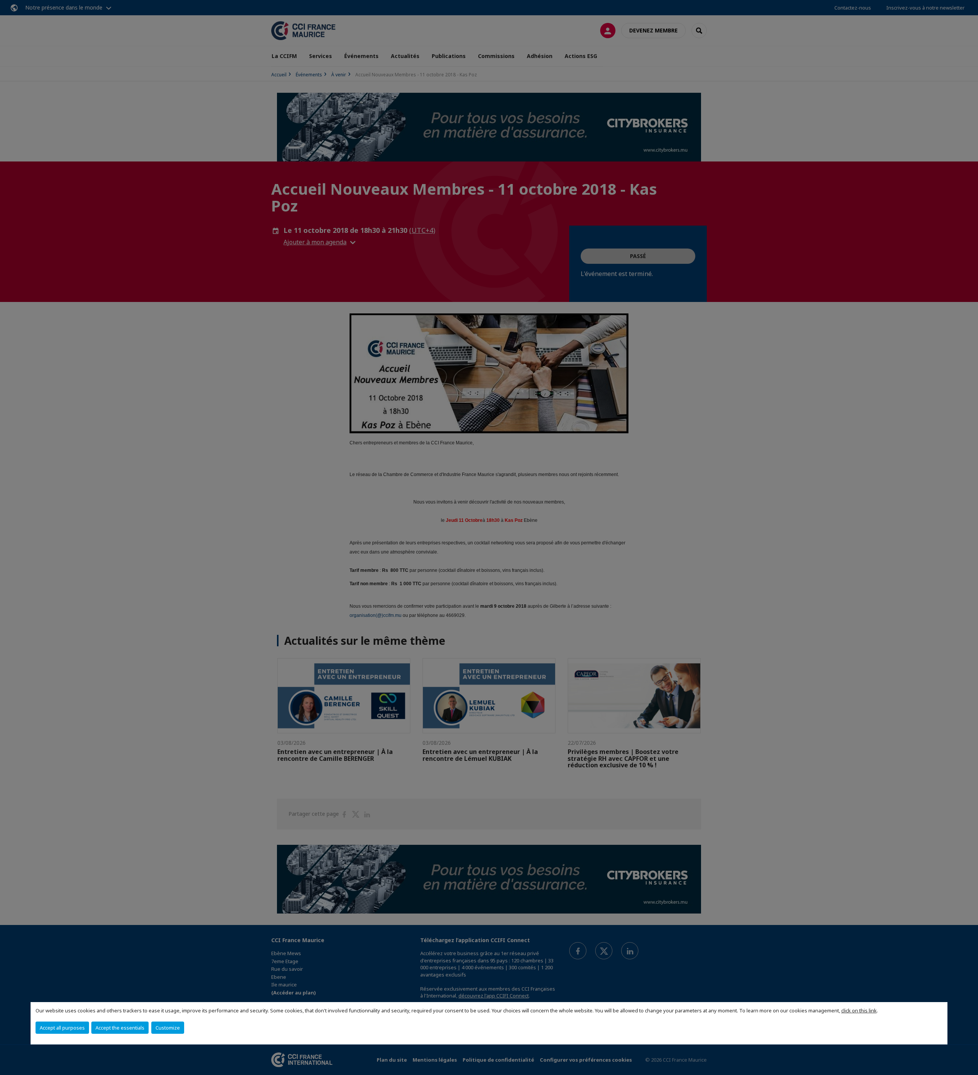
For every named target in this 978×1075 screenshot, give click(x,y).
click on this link (859, 1010)
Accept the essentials (120, 1027)
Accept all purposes (62, 1027)
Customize (167, 1027)
